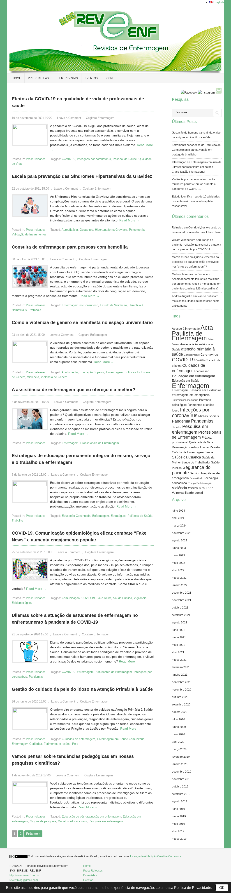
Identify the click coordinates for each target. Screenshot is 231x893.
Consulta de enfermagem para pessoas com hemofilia (70, 246)
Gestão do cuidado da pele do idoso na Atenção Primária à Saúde (82, 689)
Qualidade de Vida (201, 442)
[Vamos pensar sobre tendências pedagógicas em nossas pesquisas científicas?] (30, 785)
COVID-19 (68, 159)
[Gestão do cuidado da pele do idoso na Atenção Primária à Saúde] (30, 712)
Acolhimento (70, 372)
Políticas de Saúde (139, 515)
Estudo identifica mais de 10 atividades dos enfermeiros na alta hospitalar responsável (196, 201)
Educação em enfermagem (193, 376)
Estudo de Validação (113, 305)
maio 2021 (178, 644)
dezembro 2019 (181, 771)
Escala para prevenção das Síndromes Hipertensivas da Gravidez (82, 176)
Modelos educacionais (72, 821)
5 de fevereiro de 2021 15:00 (30, 402)
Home (17, 78)
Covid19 (200, 360)
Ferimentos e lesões (57, 743)
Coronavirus (209, 354)
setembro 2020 (181, 704)
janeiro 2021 (179, 674)
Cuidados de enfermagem (78, 739)
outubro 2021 (180, 607)
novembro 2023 (181, 533)
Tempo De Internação (200, 483)
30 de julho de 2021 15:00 (28, 259)
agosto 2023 (179, 540)
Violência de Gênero (54, 377)
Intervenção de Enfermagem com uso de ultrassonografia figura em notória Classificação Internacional (197, 167)
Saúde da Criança (186, 457)
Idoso (175, 410)
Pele (75, 743)
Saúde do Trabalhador (196, 462)
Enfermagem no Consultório (80, 305)
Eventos (91, 78)
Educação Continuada (76, 515)
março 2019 (179, 838)
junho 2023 (179, 548)
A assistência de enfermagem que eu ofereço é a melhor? (73, 389)
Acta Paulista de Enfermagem (192, 333)
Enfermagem (114, 372)
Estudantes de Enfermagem (113, 672)
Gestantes (86, 229)
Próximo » (33, 833)
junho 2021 (179, 637)
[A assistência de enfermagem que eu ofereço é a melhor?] (30, 428)
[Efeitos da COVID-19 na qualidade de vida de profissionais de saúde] (30, 128)
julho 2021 (178, 630)
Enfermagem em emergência (191, 395)
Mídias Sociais (208, 416)
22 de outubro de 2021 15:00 (30, 188)
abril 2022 (178, 570)
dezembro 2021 (181, 592)
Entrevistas (68, 78)
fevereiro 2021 (181, 667)
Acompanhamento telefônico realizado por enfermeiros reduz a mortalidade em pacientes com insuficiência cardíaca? (196, 283)
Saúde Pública (122, 598)
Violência (33, 377)
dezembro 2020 (181, 682)
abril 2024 (178, 518)
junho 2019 (179, 816)
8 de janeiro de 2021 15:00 (29, 474)
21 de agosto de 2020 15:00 (30, 634)
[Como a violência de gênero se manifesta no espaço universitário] (30, 345)
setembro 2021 (181, 615)
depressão (202, 371)
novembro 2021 (181, 600)
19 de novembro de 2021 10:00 (32, 118)
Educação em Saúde (185, 380)
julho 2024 (178, 510)
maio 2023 (178, 555)
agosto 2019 (179, 801)
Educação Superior (92, 372)
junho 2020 (179, 726)
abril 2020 (178, 741)
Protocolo (35, 310)
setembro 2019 (181, 794)
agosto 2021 (179, 622)
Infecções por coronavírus (94, 159)
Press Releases (93, 870)
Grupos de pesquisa (43, 821)
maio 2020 (178, 734)
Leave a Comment (69, 118)
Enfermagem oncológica (185, 400)
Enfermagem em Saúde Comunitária (120, 739)
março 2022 (179, 577)
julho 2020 (178, 719)
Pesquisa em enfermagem (106, 821)
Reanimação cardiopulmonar (190, 447)
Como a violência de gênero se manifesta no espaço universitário (82, 322)
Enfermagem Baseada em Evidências (196, 390)
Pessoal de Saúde (125, 159)
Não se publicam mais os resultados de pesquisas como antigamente (195, 301)
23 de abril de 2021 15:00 (28, 334)
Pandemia (181, 421)
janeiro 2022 (179, 585)
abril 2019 (178, 831)
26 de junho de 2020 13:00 (29, 701)
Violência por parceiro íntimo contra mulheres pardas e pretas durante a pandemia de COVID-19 (194, 184)
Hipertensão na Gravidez (111, 229)
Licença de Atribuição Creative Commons (155, 856)
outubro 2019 (180, 786)
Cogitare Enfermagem (100, 118)
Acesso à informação (186, 328)
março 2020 (179, 749)
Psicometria (137, 229)
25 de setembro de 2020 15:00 (31, 552)
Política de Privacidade (192, 888)
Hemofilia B (19, 310)
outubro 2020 (180, 697)
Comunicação (71, 598)
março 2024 (179, 525)
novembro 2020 (181, 689)
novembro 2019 (181, 779)
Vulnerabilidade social (187, 492)
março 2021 (179, 659)
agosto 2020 (179, 712)
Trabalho (17, 520)
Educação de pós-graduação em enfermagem (91, 816)
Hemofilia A (136, 305)
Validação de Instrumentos (29, 234)
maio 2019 (178, 823)
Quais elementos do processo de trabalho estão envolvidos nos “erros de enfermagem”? (195, 262)
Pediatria (176, 427)
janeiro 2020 (179, 764)
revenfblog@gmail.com (23, 880)
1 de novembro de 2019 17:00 (31, 775)
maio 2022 (178, 562)
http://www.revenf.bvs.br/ (24, 875)
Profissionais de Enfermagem (99, 443)
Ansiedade (187, 344)
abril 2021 (178, 652)
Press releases (40, 78)
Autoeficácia (70, 229)
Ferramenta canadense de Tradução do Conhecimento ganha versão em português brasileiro (196, 149)
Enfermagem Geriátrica (27, 743)
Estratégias (118, 515)
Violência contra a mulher (192, 488)
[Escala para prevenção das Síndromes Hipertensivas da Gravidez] (30, 214)
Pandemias (36, 676)
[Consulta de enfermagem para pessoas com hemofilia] (30, 285)
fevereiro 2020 (181, 756)
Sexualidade (196, 478)
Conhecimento (192, 354)
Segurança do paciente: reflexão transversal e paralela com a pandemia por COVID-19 (196, 244)
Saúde (209, 452)
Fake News (104, 598)
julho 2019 (178, 809)
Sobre (109, 78)
